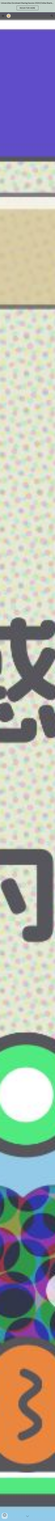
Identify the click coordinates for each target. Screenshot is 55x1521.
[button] (3, 15)
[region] (27, 6)
